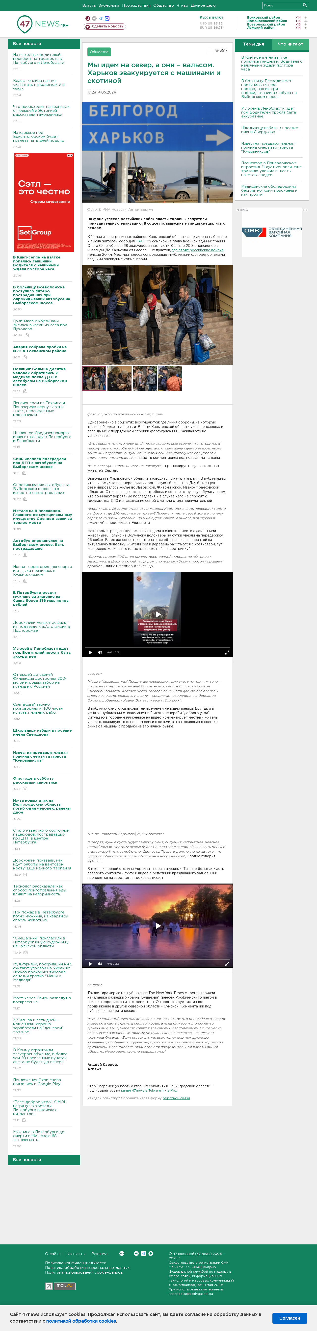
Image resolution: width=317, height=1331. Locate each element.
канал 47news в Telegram (142, 1090)
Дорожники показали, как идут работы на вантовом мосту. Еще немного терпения (42, 867)
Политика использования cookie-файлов (84, 1272)
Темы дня (253, 44)
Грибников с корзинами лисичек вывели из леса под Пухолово (40, 328)
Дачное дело (203, 5)
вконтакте (94, 18)
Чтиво (182, 5)
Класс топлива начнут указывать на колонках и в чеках (39, 87)
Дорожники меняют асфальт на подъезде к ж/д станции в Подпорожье (41, 629)
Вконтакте (136, 1253)
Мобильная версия (87, 18)
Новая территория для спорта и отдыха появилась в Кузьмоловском (42, 574)
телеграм (100, 18)
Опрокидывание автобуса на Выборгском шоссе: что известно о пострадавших (41, 492)
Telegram (143, 1253)
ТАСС (141, 241)
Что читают (290, 44)
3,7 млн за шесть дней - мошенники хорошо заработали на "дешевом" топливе (38, 1029)
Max (150, 1253)
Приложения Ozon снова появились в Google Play (37, 1085)
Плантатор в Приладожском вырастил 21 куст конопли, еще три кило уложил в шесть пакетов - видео (271, 169)
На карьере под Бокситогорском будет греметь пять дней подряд (38, 139)
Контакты (76, 1254)
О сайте (53, 1254)
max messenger (107, 18)
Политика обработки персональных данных (87, 1267)
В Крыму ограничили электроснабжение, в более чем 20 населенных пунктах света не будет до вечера (40, 1059)
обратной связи (176, 1098)
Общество (163, 5)
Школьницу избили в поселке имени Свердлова (269, 130)
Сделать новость (107, 26)
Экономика (109, 5)
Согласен (289, 1318)
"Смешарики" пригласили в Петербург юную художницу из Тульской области (41, 945)
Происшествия (136, 5)
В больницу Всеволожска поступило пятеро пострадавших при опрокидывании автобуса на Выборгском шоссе (269, 88)
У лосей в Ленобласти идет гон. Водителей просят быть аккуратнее (268, 112)
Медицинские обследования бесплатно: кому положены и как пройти (269, 190)
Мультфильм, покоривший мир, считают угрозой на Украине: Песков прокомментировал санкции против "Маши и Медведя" (42, 975)
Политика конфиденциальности (75, 1263)
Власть (89, 5)
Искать (305, 5)
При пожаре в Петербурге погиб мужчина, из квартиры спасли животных (40, 919)
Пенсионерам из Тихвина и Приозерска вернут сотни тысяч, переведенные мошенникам (39, 412)
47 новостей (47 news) (192, 1254)
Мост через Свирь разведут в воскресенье (42, 1003)
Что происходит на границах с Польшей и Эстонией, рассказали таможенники (41, 113)
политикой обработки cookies (81, 1321)
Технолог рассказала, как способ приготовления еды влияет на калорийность (39, 893)
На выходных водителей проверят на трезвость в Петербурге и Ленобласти (38, 61)
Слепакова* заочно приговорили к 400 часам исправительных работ (38, 711)
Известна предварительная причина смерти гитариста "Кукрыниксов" (267, 147)
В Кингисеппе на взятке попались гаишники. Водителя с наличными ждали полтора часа (271, 63)
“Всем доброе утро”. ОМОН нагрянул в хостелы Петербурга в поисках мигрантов (40, 1111)
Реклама (99, 1254)
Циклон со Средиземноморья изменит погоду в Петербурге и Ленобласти (42, 440)
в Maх (172, 1090)
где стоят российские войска (197, 250)
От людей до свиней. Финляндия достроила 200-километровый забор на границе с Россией (40, 683)
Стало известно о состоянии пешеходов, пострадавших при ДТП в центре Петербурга (41, 839)
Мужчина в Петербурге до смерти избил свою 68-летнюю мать (38, 1139)
